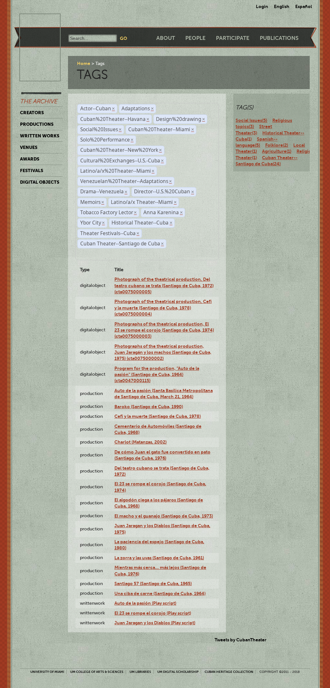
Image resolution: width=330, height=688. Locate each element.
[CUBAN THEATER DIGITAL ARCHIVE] (34, 21)
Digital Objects (39, 182)
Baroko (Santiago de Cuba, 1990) (148, 406)
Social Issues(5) (251, 120)
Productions (36, 124)
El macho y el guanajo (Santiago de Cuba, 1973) (163, 515)
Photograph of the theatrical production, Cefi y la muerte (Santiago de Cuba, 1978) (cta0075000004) (163, 307)
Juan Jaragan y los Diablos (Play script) (154, 622)
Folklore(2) (276, 145)
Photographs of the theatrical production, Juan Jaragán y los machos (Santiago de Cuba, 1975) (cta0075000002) (162, 352)
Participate (232, 38)
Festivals (31, 170)
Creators (32, 112)
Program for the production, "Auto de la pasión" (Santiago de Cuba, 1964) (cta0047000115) (156, 374)
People (195, 38)
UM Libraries (140, 672)
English (281, 6)
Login (262, 6)
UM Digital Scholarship (178, 672)
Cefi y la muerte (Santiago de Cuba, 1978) (157, 416)
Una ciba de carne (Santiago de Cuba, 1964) (160, 593)
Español (303, 6)
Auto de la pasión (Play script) (145, 603)
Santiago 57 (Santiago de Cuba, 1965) (153, 583)
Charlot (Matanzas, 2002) (140, 442)
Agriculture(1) (276, 151)
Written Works (39, 135)
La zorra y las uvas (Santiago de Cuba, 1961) (159, 557)
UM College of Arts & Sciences (96, 672)
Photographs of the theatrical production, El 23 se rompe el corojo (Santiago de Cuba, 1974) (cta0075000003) (164, 330)
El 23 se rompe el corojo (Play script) (152, 613)
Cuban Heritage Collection (229, 672)
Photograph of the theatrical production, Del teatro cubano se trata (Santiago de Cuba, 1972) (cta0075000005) (164, 285)
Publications (279, 38)
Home (83, 63)
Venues (28, 147)
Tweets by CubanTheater (241, 639)
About (165, 38)
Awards (29, 158)
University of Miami (47, 672)
